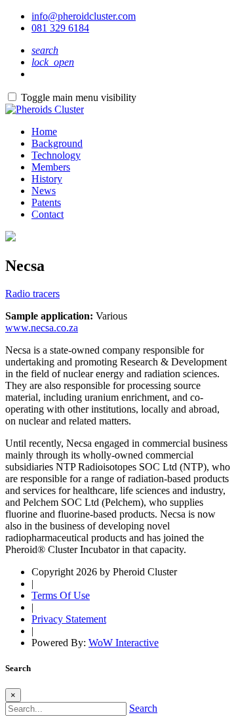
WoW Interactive (123, 642)
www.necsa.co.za (41, 327)
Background (57, 143)
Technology (56, 155)
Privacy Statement (68, 619)
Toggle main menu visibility (78, 97)
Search (143, 708)
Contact (47, 214)
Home (44, 131)
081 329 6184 (60, 27)
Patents (46, 202)
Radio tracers (32, 293)
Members (50, 167)
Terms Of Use (60, 595)
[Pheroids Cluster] (44, 109)
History (46, 178)
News (43, 190)
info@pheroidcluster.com (83, 16)
